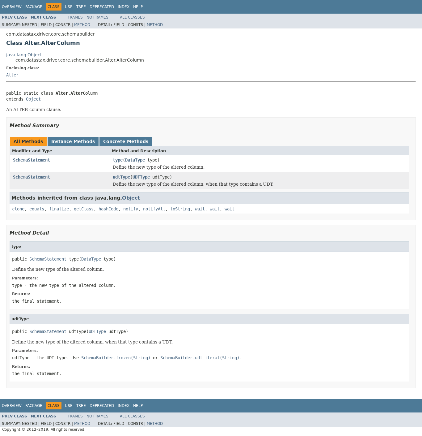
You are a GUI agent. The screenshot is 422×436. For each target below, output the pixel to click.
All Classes (132, 17)
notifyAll (154, 208)
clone (18, 208)
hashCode (108, 208)
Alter (12, 74)
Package (33, 7)
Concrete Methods (125, 141)
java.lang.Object (24, 54)
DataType (135, 160)
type (118, 160)
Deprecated (102, 7)
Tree (81, 7)
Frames (75, 17)
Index (123, 7)
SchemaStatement (31, 160)
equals (36, 208)
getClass (84, 208)
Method (82, 25)
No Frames (97, 17)
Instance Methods (73, 141)
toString (180, 208)
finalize (59, 208)
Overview (12, 7)
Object (33, 99)
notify (130, 208)
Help (138, 7)
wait (200, 208)
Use (69, 7)
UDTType (141, 177)
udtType (121, 177)
